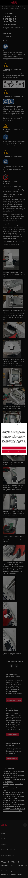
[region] (14, 439)
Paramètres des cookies (14, 447)
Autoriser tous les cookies (14, 451)
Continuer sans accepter (21, 424)
